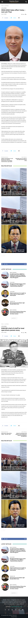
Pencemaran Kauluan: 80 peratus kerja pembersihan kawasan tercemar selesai (18, 312)
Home (2, 5)
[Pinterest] (15, 609)
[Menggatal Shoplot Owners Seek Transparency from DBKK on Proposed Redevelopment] (14, 210)
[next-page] (4, 255)
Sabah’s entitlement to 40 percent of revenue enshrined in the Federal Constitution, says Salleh (7, 160)
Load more (14, 318)
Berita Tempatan (13, 272)
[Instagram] (9, 609)
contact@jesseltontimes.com (16, 606)
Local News (6, 5)
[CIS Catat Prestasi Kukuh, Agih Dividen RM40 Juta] (5, 303)
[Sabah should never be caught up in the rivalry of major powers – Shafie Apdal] (14, 239)
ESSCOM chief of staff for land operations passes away (21, 159)
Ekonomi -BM (12, 301)
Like (25, 264)
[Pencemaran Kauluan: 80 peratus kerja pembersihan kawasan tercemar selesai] (5, 312)
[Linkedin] (12, 609)
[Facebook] (5, 609)
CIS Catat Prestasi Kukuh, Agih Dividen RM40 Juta (17, 303)
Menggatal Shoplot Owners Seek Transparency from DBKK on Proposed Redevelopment (14, 222)
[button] (2, 2)
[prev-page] (2, 255)
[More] (19, 18)
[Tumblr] (19, 609)
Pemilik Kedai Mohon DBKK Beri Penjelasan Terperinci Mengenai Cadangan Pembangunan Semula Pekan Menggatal (14, 193)
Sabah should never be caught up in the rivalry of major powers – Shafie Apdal (14, 250)
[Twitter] (22, 609)
